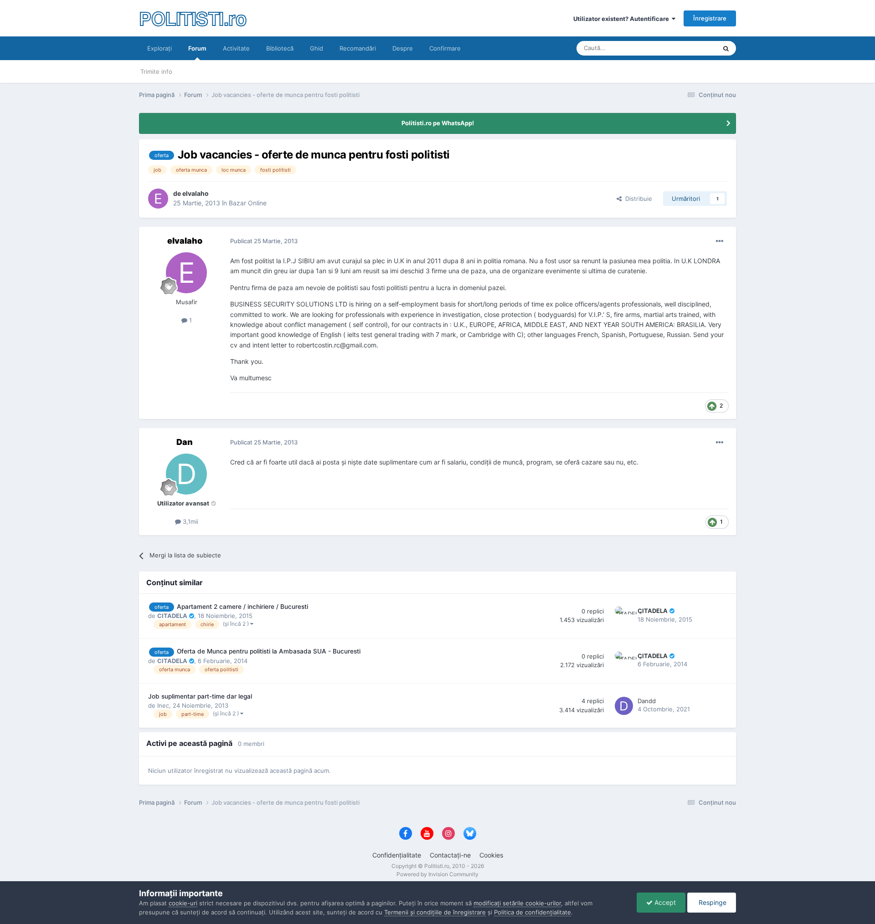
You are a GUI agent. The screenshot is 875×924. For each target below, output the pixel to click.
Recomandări (358, 48)
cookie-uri (183, 903)
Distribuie (637, 198)
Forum (197, 48)
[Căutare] (726, 48)
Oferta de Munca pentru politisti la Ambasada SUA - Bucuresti (268, 651)
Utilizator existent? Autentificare (622, 18)
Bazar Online (248, 203)
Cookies (491, 855)
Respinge (711, 902)
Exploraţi (159, 48)
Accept (664, 902)
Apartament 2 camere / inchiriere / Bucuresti (242, 606)
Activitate (236, 48)
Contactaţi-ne (450, 855)
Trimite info (156, 71)
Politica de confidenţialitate (532, 912)
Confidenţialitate (396, 855)
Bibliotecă (279, 48)
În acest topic (686, 48)
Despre (402, 48)
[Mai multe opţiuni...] (719, 241)
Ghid (316, 48)
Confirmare (445, 48)
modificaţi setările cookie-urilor (517, 903)
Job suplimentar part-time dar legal (200, 696)
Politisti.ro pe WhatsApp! (437, 123)
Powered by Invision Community (437, 874)
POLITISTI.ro (192, 18)
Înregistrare (709, 18)
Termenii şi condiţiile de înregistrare (435, 912)
